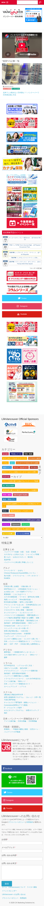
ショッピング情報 (32, 554)
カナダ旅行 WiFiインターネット (15, 655)
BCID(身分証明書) (10, 602)
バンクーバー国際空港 (29, 671)
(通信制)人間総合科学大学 (13, 694)
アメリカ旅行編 (9, 681)
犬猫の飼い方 (26, 586)
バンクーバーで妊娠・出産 (14, 552)
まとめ (5, 454)
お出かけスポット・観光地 (23, 557)
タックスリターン (10, 612)
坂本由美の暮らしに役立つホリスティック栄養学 (20, 490)
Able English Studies (21, 495)
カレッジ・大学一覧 (33, 697)
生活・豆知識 (31, 552)
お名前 (5, 839)
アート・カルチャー (21, 467)
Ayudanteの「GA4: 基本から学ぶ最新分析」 (18, 529)
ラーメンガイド (9, 570)
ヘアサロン (37, 641)
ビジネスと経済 (34, 458)
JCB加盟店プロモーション (28, 589)
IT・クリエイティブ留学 (13, 708)
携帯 (5, 657)
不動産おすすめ (16, 454)
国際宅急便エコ (33, 615)
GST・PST (14, 644)
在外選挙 (26, 607)
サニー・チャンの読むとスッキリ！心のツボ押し (20, 472)
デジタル (34, 467)
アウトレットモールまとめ (14, 605)
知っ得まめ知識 (15, 88)
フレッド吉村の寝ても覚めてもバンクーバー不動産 (20, 481)
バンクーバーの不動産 (12, 732)
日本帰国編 (33, 721)
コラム (5, 463)
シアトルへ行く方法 (24, 665)
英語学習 (7, 560)
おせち (20, 570)
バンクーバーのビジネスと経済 (27, 463)
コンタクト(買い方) (31, 639)
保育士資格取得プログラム (14, 697)
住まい (5, 511)
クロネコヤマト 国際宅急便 (14, 620)
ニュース (26, 524)
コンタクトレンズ (26, 612)
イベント (6, 524)
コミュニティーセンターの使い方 (16, 628)
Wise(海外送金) (25, 599)
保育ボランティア (32, 710)
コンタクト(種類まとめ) (12, 639)
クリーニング (21, 636)
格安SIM (30, 610)
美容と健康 (7, 495)
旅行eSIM (23, 668)
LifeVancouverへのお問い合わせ (14, 894)
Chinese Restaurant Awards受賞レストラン (20, 573)
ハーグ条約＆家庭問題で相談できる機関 (18, 618)
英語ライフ (7, 467)
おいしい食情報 (7, 88)
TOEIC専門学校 (10, 700)
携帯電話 (7, 652)
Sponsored (16, 524)
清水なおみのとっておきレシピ (21, 511)
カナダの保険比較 (10, 597)
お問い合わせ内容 (9, 855)
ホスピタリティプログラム (14, 710)
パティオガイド (32, 576)
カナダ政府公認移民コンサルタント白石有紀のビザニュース (21, 505)
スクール (6, 476)
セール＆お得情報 (23, 533)
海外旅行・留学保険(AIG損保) (15, 623)
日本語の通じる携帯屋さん (30, 644)
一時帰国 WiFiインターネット (24, 652)
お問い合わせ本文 (9, 863)
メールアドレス (8, 847)
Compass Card (9, 626)
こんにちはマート (19, 594)
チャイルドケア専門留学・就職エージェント (20, 702)
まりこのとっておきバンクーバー (14, 458)
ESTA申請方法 (9, 665)
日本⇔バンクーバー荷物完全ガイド (17, 641)
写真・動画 (28, 454)
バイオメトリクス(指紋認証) (14, 615)
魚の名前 (7, 576)
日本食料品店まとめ (33, 605)
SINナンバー (33, 623)
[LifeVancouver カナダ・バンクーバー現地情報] (13, 21)
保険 (37, 618)
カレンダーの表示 (35, 268)
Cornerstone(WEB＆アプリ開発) (16, 705)
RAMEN (7, 578)
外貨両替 (27, 633)
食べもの (7, 557)
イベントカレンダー (9, 891)
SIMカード (34, 655)
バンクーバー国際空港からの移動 (16, 676)
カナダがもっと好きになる (14, 554)
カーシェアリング (10, 686)
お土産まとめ (9, 592)
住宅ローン (34, 729)
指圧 (5, 713)
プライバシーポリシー (16, 822)
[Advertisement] (23, 24)
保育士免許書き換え (11, 631)
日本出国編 (22, 721)
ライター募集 (32, 887)
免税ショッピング (10, 599)
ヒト (12, 463)
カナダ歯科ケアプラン (24, 592)
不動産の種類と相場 (20, 729)
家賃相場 (7, 594)
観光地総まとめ (32, 620)
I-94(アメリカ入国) (11, 668)
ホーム (4, 887)
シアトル (23, 686)
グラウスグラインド (11, 671)
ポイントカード (23, 626)
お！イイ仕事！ (8, 533)
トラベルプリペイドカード (14, 679)
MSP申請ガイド (10, 589)
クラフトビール (18, 576)
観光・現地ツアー (9, 499)
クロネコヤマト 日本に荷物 (14, 610)
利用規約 (30, 822)
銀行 (5, 644)
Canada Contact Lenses (13, 633)
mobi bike (24, 631)
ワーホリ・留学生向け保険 (29, 597)
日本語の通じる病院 (11, 586)
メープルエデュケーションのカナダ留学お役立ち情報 (21, 520)
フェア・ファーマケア (12, 607)
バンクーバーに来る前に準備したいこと (18, 562)
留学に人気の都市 (26, 602)
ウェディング (9, 636)
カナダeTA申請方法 (33, 679)
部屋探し (7, 729)
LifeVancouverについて (16, 887)
